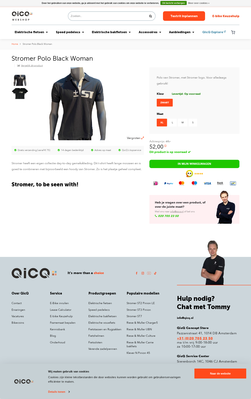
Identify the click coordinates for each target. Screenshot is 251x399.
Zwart (164, 102)
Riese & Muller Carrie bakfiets (140, 344)
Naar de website (220, 373)
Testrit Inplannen (184, 16)
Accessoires (148, 32)
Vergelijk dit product (32, 65)
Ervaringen (18, 310)
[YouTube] (149, 273)
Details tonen (56, 391)
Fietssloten (95, 342)
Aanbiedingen (180, 32)
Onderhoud (57, 342)
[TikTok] (155, 273)
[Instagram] (143, 273)
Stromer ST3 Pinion (139, 310)
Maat (160, 114)
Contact (17, 303)
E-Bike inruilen (59, 303)
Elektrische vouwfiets (101, 323)
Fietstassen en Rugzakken (104, 329)
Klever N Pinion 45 (138, 353)
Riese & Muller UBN (139, 329)
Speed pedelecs (68, 32)
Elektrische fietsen (29, 32)
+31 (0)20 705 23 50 (195, 339)
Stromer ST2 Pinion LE (141, 303)
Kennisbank (57, 329)
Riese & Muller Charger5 (142, 323)
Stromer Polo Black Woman (37, 44)
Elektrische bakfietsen (109, 32)
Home (15, 44)
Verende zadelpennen (102, 349)
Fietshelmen (96, 336)
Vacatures (18, 316)
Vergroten (133, 138)
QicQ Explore (212, 32)
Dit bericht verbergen (173, 3)
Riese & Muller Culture (141, 336)
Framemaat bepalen (63, 323)
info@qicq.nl (177, 211)
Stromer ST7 (134, 316)
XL (161, 122)
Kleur (160, 94)
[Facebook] (136, 273)
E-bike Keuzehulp (225, 16)
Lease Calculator (60, 310)
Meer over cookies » (198, 3)
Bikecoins (18, 323)
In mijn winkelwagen (194, 164)
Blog (53, 336)
